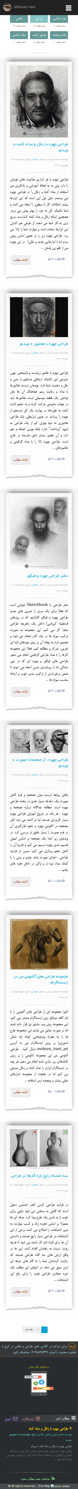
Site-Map (44, 1486)
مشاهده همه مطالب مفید (36, 1479)
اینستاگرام (28, 1419)
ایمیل (8, 1419)
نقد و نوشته (59, 35)
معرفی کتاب (39, 35)
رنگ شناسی (19, 35)
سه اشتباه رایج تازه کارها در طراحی (39, 1176)
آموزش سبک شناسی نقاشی (51, 1429)
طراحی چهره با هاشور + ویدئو (44, 344)
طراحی (39, 19)
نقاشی (19, 19)
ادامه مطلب (21, 260)
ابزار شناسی (59, 19)
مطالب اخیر (29, 1329)
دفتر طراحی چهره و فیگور (47, 576)
